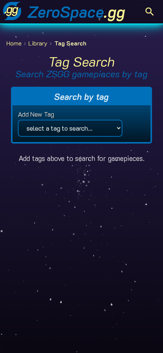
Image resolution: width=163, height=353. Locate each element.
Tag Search (70, 43)
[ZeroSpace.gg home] (12, 12)
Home (14, 43)
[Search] (149, 11)
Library (37, 43)
